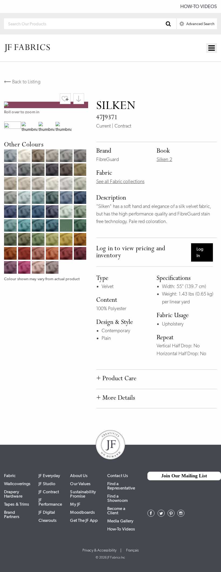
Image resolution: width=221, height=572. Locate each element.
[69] (39, 212)
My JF (75, 504)
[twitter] (161, 515)
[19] (81, 240)
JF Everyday (49, 475)
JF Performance (50, 502)
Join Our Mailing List (184, 475)
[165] (53, 226)
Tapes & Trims (16, 504)
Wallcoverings (17, 483)
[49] (81, 254)
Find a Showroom (117, 498)
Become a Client (116, 510)
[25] (39, 254)
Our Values (80, 483)
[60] (67, 212)
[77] (67, 226)
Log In (199, 252)
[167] (53, 198)
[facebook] (151, 515)
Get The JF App (84, 520)
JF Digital (47, 512)
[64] (67, 198)
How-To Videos (198, 6)
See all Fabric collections (120, 181)
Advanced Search (200, 24)
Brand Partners (11, 514)
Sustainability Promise (83, 494)
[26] (25, 254)
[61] (11, 198)
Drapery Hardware (13, 494)
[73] (53, 240)
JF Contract (49, 491)
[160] (25, 198)
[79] (25, 240)
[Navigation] (211, 48)
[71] (81, 212)
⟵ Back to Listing (22, 82)
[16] (67, 240)
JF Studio (47, 483)
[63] (39, 198)
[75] (11, 240)
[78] (81, 226)
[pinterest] (171, 515)
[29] (11, 254)
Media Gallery (120, 520)
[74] (39, 240)
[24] (53, 254)
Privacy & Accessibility (99, 550)
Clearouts (48, 520)
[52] (53, 268)
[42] (39, 268)
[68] (25, 212)
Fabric (10, 475)
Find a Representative (121, 486)
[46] (25, 268)
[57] (11, 268)
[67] (11, 212)
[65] (25, 226)
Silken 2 (164, 159)
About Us (79, 475)
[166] (39, 226)
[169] (53, 212)
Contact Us (117, 475)
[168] (81, 198)
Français (132, 550)
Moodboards (82, 512)
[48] (67, 254)
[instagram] (181, 515)
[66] (11, 226)
